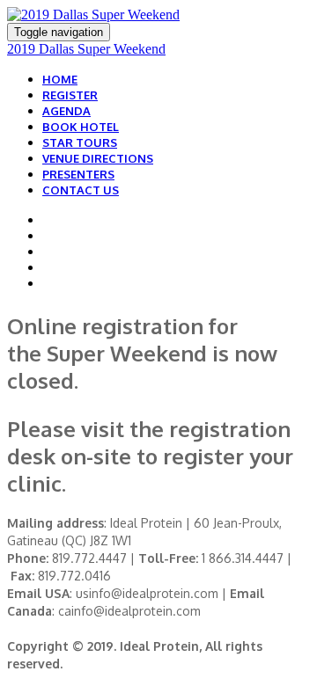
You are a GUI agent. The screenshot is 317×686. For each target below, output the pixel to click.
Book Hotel (80, 127)
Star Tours (79, 142)
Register (70, 95)
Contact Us (80, 190)
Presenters (78, 174)
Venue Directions (97, 158)
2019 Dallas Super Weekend (86, 48)
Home (59, 79)
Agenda (66, 111)
